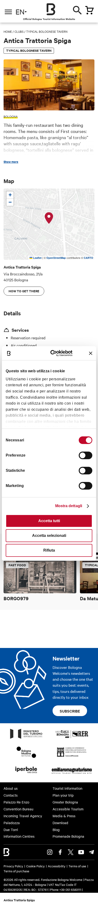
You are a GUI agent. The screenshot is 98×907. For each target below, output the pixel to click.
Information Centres (19, 836)
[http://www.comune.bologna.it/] (26, 774)
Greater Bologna (65, 802)
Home (8, 31)
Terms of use (77, 866)
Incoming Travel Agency (23, 815)
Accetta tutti (49, 521)
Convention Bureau (18, 809)
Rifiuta (49, 550)
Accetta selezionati (49, 536)
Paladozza (12, 822)
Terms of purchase (16, 871)
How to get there (24, 291)
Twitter (71, 852)
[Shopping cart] (89, 10)
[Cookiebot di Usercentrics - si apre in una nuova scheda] (54, 353)
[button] (49, 218)
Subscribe (70, 710)
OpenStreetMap (56, 258)
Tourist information (67, 788)
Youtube (81, 852)
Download (60, 822)
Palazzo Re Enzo (16, 802)
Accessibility (56, 866)
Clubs (19, 31)
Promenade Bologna (68, 836)
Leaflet (37, 258)
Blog (56, 829)
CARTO (88, 258)
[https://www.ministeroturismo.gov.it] (26, 738)
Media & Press (64, 815)
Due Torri (11, 829)
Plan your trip (63, 795)
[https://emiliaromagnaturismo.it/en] (71, 774)
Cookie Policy (35, 866)
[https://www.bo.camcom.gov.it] (72, 756)
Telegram (91, 852)
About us (11, 788)
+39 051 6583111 (70, 889)
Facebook (60, 852)
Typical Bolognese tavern (47, 31)
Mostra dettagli (68, 506)
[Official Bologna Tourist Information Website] (50, 9)
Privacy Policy (13, 866)
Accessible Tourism (68, 809)
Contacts (11, 795)
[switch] (85, 455)
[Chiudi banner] (90, 353)
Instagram (50, 852)
